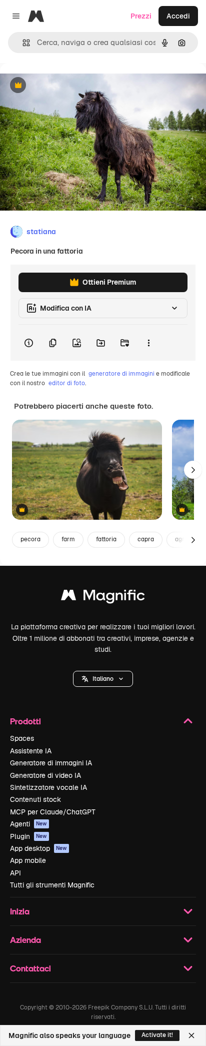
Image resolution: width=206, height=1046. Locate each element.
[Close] (192, 1035)
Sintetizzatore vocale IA (48, 787)
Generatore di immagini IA (51, 762)
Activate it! (157, 1035)
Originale (66, 86)
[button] (103, 679)
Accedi (178, 16)
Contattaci (30, 968)
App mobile (28, 860)
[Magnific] (103, 597)
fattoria (106, 539)
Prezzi (141, 16)
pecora (30, 539)
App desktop (38, 848)
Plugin (28, 836)
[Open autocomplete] (22, 43)
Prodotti (25, 721)
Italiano (103, 679)
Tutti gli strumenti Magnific (52, 884)
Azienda (25, 939)
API (15, 872)
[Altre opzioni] (148, 343)
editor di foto (66, 383)
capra (146, 539)
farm (68, 539)
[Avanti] (193, 470)
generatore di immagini (121, 374)
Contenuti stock (35, 799)
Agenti (28, 823)
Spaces (22, 738)
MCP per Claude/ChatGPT (53, 811)
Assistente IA (31, 750)
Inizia (20, 911)
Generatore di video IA (45, 775)
